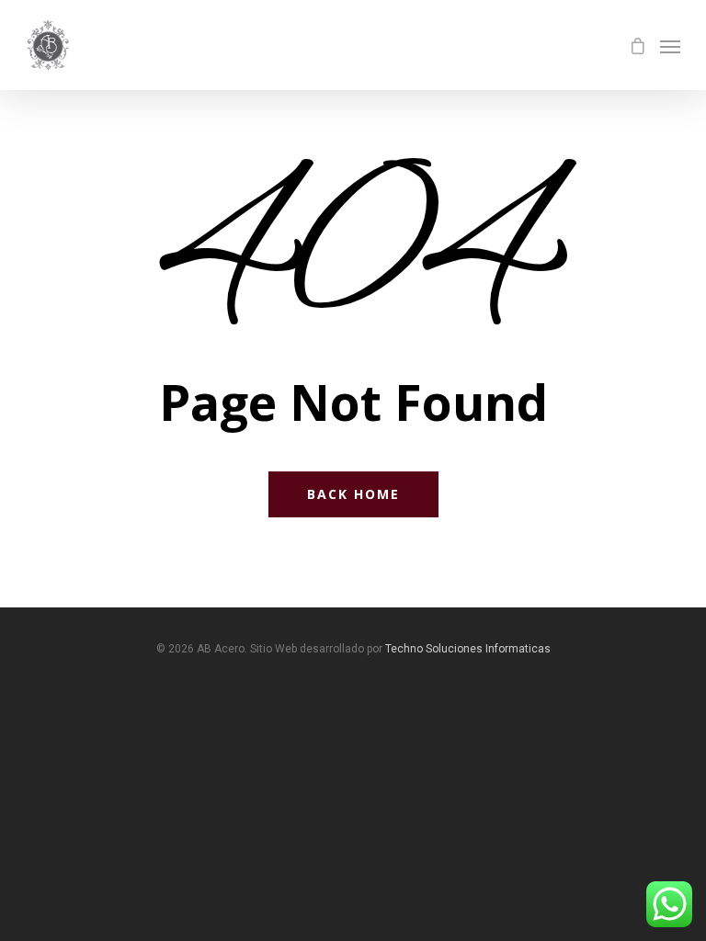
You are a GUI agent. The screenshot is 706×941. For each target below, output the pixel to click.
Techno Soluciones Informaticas (468, 648)
